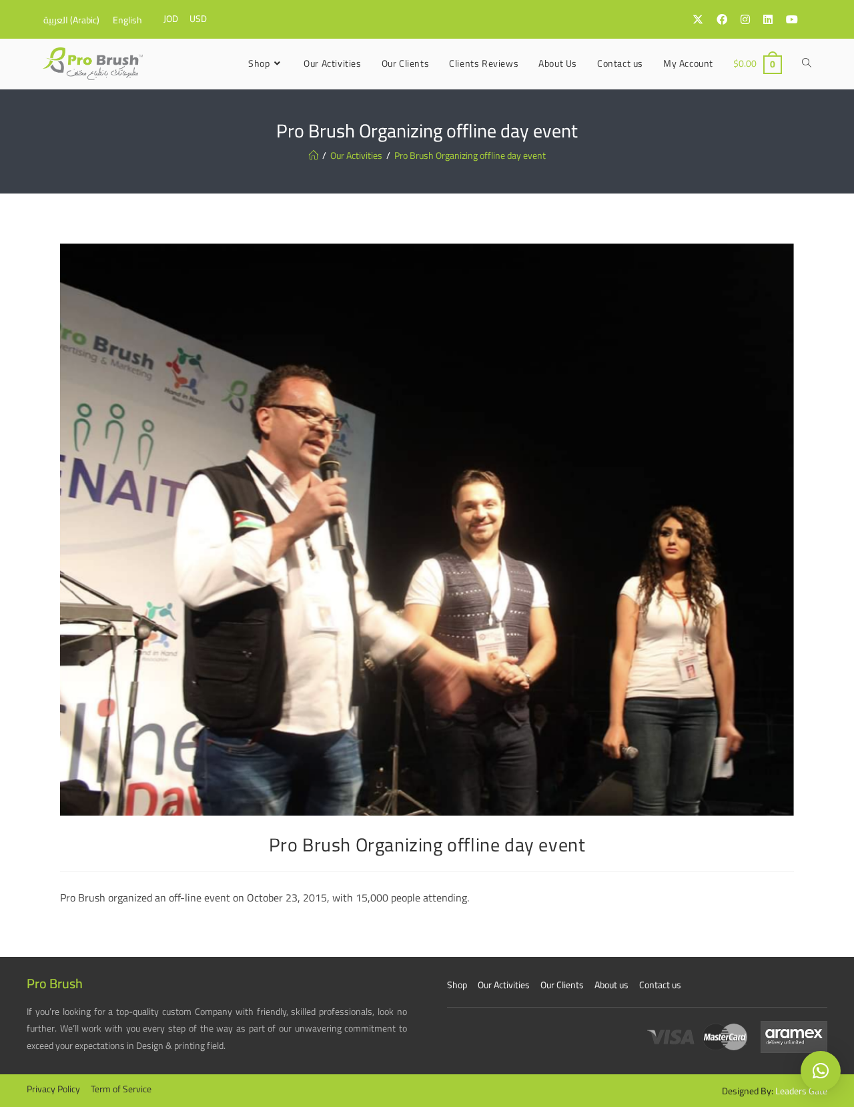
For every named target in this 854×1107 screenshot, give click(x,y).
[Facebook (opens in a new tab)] (729, 19)
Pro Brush (55, 983)
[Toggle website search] (806, 64)
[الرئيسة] (313, 155)
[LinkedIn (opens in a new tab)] (774, 19)
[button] (821, 1071)
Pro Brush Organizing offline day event (470, 155)
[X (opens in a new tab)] (705, 19)
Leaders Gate (801, 1091)
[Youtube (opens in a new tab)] (798, 19)
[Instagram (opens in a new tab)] (752, 19)
